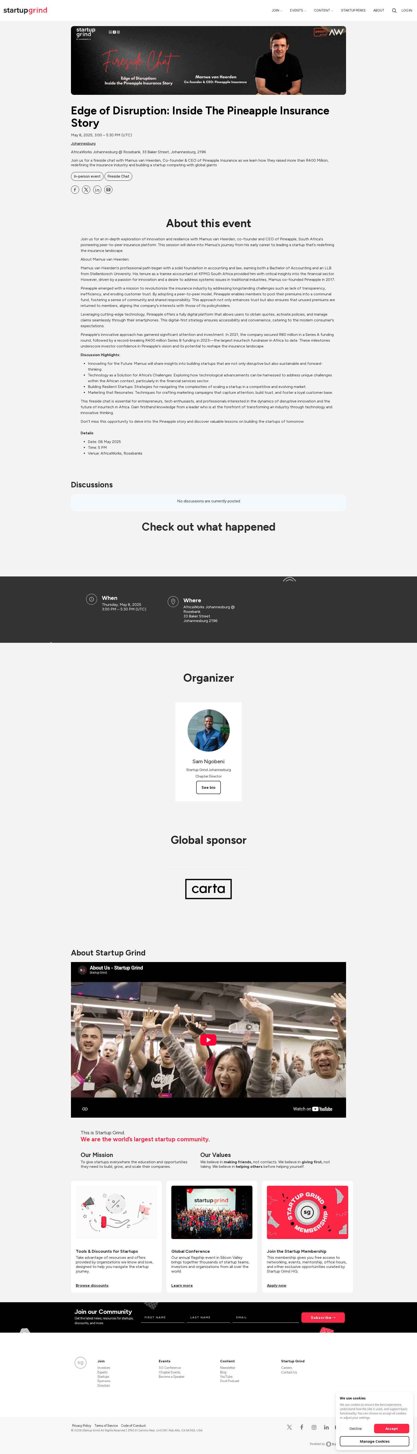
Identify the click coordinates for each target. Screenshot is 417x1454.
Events (296, 10)
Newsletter (227, 1368)
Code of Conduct (133, 1425)
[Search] (394, 10)
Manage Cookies (374, 1441)
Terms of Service (106, 1425)
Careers (286, 1368)
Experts (102, 1372)
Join (275, 10)
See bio (208, 787)
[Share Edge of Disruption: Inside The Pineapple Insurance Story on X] (86, 190)
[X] (289, 1427)
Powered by (317, 1444)
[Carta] (208, 889)
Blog (223, 1372)
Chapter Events (169, 1372)
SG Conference (170, 1368)
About (378, 10)
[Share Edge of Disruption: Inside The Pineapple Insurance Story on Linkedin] (97, 190)
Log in (407, 10)
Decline (355, 1428)
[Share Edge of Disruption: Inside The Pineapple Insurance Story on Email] (108, 190)
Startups (103, 1376)
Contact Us (289, 1372)
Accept (391, 1428)
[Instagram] (314, 1427)
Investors (103, 1368)
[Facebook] (302, 1427)
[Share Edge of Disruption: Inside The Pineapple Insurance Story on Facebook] (75, 190)
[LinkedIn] (326, 1427)
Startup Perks (353, 10)
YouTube (226, 1376)
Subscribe (321, 1317)
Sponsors (103, 1381)
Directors (103, 1385)
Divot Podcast (229, 1381)
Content (322, 10)
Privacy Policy (82, 1425)
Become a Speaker (171, 1376)
